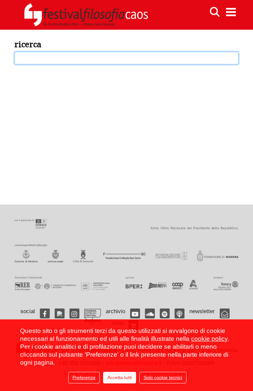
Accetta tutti (119, 377)
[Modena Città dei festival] (92, 317)
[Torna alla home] (86, 15)
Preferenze (84, 377)
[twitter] (60, 313)
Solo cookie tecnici (163, 377)
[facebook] (45, 313)
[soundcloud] (150, 313)
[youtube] (135, 313)
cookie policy (209, 338)
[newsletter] (225, 313)
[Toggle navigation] (231, 12)
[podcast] (179, 313)
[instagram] (74, 313)
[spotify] (165, 313)
